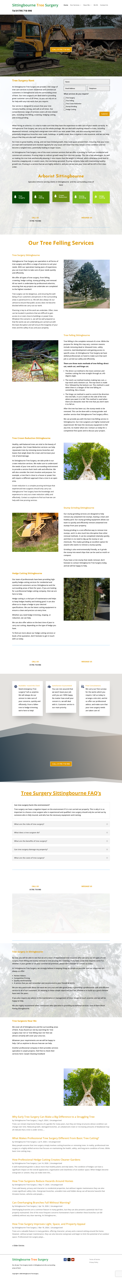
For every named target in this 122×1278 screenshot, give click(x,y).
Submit (104, 114)
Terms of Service (94, 1259)
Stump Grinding (71, 106)
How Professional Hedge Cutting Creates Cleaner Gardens (46, 1159)
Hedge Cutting (71, 109)
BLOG (96, 5)
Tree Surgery (70, 98)
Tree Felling (70, 101)
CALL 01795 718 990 (61, 49)
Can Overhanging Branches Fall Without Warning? (41, 1202)
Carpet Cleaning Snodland (34, 1054)
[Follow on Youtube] (72, 1259)
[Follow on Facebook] (65, 1259)
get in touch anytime (85, 998)
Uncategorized (56, 1120)
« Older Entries (18, 1245)
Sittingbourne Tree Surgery (26, 1120)
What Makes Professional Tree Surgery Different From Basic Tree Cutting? (55, 1138)
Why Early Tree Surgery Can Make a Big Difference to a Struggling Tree (53, 1116)
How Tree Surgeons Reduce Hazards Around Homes (42, 1181)
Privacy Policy (93, 1262)
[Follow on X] (69, 1259)
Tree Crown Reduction (73, 104)
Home (66, 5)
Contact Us (104, 5)
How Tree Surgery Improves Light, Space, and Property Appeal (48, 1224)
